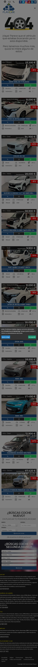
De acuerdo (32, 337)
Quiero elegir (6, 337)
